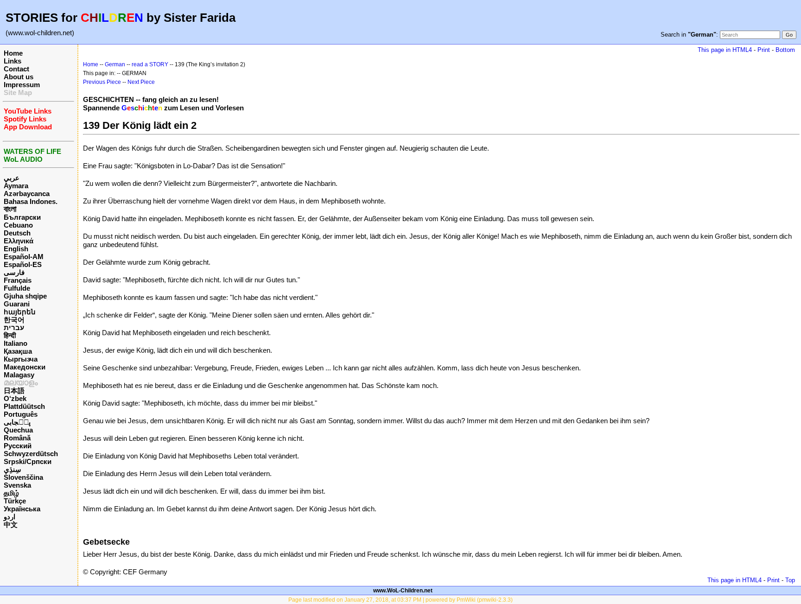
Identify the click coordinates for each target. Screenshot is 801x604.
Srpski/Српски (27, 461)
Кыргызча (21, 359)
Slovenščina (23, 477)
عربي (11, 178)
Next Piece (141, 82)
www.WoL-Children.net (402, 590)
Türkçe (15, 501)
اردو (9, 517)
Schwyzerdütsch (31, 454)
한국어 (14, 320)
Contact (16, 69)
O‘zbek (15, 398)
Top (790, 580)
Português (21, 414)
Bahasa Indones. (30, 201)
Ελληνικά (18, 241)
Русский (18, 446)
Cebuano (18, 225)
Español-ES (23, 264)
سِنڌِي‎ (12, 469)
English (16, 249)
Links (12, 61)
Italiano (15, 343)
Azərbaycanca (27, 193)
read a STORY (150, 64)
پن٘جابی (17, 422)
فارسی (14, 272)
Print (763, 49)
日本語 (14, 390)
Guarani (17, 304)
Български (22, 217)
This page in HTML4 (725, 49)
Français (18, 280)
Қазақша (18, 351)
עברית (14, 327)
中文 (11, 524)
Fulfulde (17, 288)
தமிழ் (11, 493)
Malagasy (19, 375)
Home (13, 53)
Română (17, 438)
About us (18, 77)
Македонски (24, 367)
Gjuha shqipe (25, 296)
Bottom (785, 49)
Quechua (18, 430)
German (115, 64)
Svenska (17, 485)
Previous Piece (102, 82)
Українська (22, 509)
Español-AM (24, 257)
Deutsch (17, 233)
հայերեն (20, 312)
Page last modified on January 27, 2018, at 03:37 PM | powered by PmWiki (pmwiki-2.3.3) (400, 600)
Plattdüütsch (24, 406)
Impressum (22, 85)
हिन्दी (10, 335)
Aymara (16, 186)
